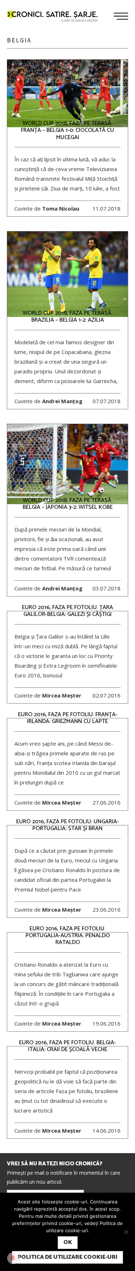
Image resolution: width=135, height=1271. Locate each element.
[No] (126, 1231)
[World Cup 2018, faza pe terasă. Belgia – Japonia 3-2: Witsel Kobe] (67, 464)
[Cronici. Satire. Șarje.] (55, 16)
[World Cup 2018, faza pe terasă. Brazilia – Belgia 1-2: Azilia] (67, 274)
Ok (67, 1242)
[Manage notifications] (13, 1258)
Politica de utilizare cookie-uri (67, 1257)
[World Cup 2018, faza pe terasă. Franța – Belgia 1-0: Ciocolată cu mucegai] (67, 94)
